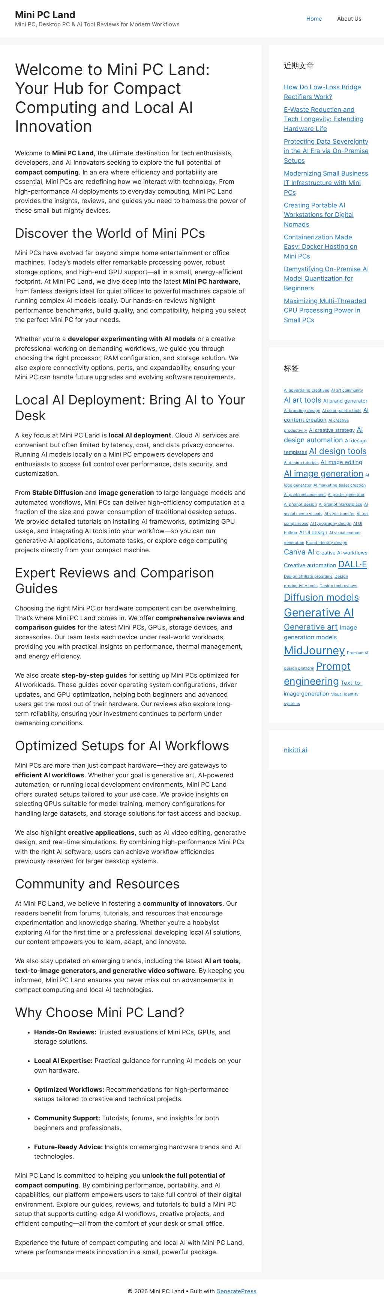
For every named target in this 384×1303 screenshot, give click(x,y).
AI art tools (302, 399)
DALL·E (352, 564)
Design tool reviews (338, 585)
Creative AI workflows (342, 553)
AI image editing (341, 462)
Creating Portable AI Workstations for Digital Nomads (319, 214)
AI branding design (302, 410)
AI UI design (313, 532)
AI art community (347, 390)
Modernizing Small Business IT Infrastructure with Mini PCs (326, 183)
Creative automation (310, 565)
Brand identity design (326, 542)
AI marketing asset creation (340, 485)
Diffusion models (321, 597)
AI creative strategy (332, 430)
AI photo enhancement (305, 494)
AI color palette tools (342, 410)
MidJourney (314, 650)
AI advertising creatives (306, 390)
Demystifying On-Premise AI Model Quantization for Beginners (326, 278)
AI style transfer (339, 513)
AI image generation (323, 473)
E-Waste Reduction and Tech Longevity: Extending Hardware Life (323, 119)
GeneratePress (236, 1291)
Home (314, 18)
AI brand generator (345, 401)
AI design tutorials (301, 462)
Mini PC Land (45, 14)
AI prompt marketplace (340, 504)
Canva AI (299, 551)
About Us (349, 18)
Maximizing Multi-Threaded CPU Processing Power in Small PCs (325, 310)
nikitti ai (295, 750)
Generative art (311, 626)
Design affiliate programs (308, 576)
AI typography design (330, 523)
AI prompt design (300, 504)
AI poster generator (346, 494)
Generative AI (319, 612)
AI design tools (338, 451)
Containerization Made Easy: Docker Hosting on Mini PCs (320, 246)
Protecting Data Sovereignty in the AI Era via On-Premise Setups (326, 151)
